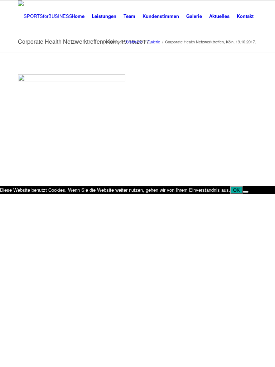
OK (236, 190)
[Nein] (246, 192)
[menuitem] (78, 16)
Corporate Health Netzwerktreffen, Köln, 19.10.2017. (84, 41)
